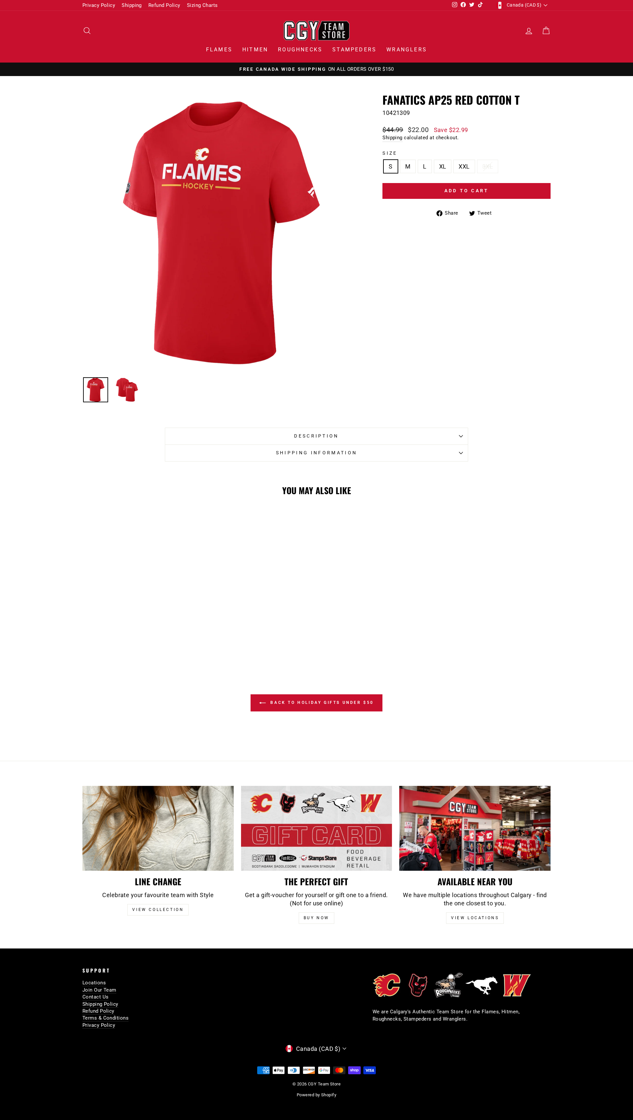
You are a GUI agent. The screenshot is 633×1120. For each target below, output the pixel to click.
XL (442, 166)
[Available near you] (475, 828)
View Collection (158, 909)
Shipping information (316, 453)
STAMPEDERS (354, 49)
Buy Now (316, 918)
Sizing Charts (202, 5)
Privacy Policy (98, 5)
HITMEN (255, 49)
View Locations (475, 918)
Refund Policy (164, 5)
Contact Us (95, 997)
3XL (487, 166)
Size (389, 153)
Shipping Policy (100, 1004)
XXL (464, 166)
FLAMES (219, 49)
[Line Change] (158, 828)
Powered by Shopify (316, 1094)
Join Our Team (99, 990)
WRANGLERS (406, 49)
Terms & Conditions (105, 1018)
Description (316, 436)
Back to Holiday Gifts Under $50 (321, 702)
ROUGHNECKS (300, 49)
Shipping (132, 5)
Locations (94, 983)
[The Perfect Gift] (316, 828)
